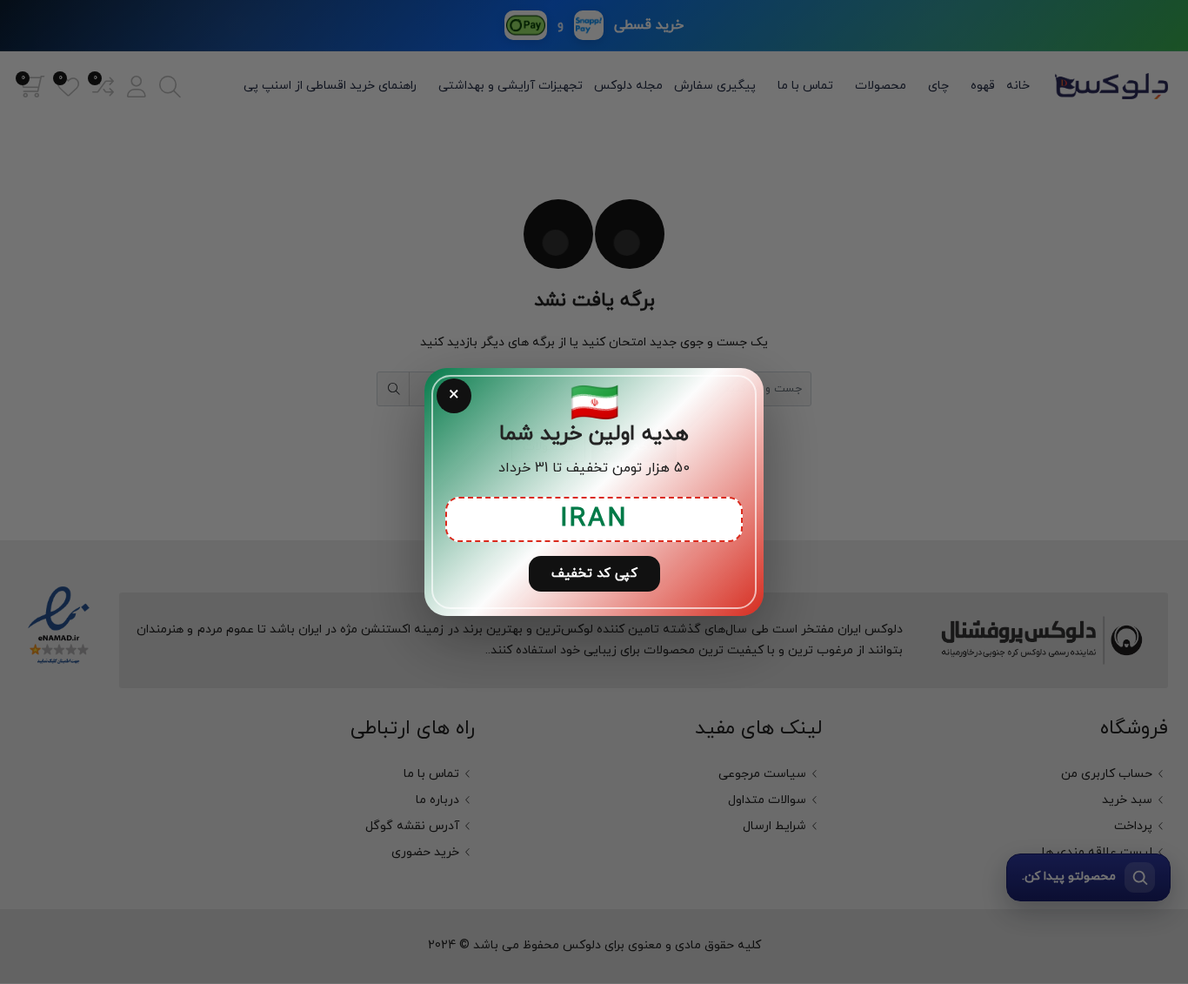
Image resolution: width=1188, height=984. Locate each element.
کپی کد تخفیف (594, 574)
